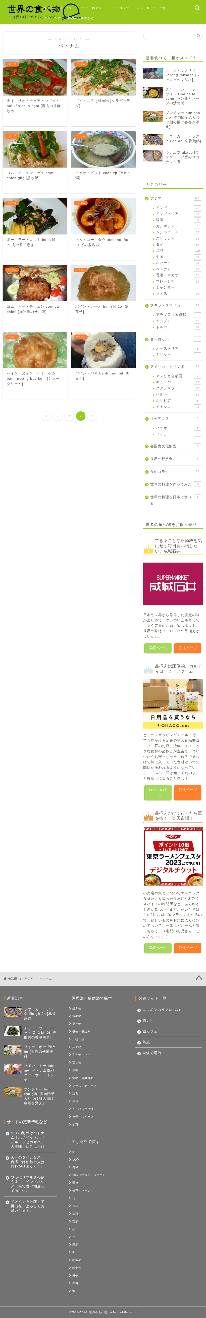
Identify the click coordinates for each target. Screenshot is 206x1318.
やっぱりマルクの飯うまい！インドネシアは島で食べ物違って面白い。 (28, 1184)
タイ (177, 244)
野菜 (75, 1182)
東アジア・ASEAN (57, 8)
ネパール (177, 263)
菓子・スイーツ (82, 1116)
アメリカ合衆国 (177, 376)
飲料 (75, 1124)
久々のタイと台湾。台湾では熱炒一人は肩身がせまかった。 (28, 1162)
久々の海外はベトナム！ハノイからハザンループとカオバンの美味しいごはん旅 (28, 1139)
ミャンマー (177, 287)
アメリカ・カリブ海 (151, 8)
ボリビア (177, 400)
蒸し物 (76, 1062)
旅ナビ (148, 1020)
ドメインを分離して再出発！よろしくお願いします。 (28, 1206)
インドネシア (177, 214)
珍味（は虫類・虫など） (89, 1174)
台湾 (178, 250)
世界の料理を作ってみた (174, 484)
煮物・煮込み (81, 1031)
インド (177, 208)
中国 (177, 257)
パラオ (177, 428)
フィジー (177, 434)
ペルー (177, 394)
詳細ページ (158, 648)
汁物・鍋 (78, 1039)
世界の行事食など (81, 18)
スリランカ (177, 238)
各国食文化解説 (174, 446)
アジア (175, 198)
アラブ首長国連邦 (177, 315)
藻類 (75, 1221)
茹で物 (76, 1047)
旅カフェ (150, 1031)
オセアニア (52, 18)
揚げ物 (76, 1023)
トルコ (177, 327)
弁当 (75, 1101)
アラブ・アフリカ (174, 306)
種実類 (76, 1267)
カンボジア (177, 226)
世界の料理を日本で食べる (174, 500)
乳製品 (76, 1259)
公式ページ (187, 648)
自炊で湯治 (151, 1053)
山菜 (75, 1213)
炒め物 (76, 1015)
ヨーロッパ (121, 8)
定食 (75, 1093)
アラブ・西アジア (92, 8)
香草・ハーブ (81, 1190)
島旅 (146, 1042)
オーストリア (177, 348)
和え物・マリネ (82, 1054)
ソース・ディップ (84, 1085)
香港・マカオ (177, 275)
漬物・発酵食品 (82, 1077)
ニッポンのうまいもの (161, 1010)
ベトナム (177, 269)
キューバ (177, 382)
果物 (75, 1275)
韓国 (177, 220)
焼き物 (76, 1008)
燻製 (75, 1070)
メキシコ (177, 407)
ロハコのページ (158, 792)
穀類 (75, 1244)
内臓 (75, 1167)
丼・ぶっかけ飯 (82, 1108)
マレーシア (177, 281)
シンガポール (177, 232)
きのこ (76, 1205)
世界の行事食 (174, 459)
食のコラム (174, 472)
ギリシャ (177, 355)
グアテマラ (177, 388)
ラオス (177, 293)
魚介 (76, 1159)
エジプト (177, 321)
